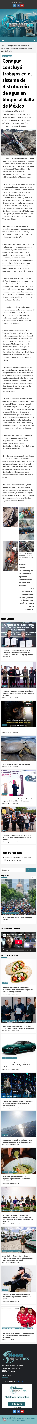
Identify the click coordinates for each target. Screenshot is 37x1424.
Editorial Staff (19, 111)
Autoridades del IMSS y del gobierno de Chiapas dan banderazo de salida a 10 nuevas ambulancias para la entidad (18, 1258)
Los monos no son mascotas (12, 730)
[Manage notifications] (4, 1419)
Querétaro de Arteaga (24, 1021)
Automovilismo (11, 1328)
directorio (19, 1381)
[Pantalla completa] (33, 950)
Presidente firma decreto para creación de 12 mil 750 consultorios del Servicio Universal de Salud (18, 693)
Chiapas (5, 1210)
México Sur (18, 1210)
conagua (29, 553)
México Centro (13, 1021)
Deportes (19, 1328)
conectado (23, 857)
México (10, 56)
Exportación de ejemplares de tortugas (16, 764)
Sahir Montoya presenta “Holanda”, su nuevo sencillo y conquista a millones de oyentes (16, 1297)
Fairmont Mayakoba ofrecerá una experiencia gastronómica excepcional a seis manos (16, 1179)
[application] (18, 942)
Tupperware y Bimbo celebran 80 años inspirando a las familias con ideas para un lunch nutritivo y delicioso (17, 990)
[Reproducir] (4, 950)
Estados (5, 1021)
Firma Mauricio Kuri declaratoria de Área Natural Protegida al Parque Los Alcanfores (18, 1027)
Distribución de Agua (25, 555)
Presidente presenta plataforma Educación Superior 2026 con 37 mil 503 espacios (18, 800)
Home (3, 46)
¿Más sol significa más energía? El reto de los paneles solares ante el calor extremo (17, 1141)
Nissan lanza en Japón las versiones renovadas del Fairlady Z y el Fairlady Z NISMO (16, 1065)
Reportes (16, 912)
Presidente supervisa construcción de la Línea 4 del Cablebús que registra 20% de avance (16, 837)
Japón (8, 1058)
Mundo (15, 1096)
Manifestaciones (7, 912)
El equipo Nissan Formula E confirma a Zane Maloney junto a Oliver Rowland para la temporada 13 (18, 1335)
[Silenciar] (30, 950)
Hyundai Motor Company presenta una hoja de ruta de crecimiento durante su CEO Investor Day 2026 (17, 1103)
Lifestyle (5, 982)
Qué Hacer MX (13, 1171)
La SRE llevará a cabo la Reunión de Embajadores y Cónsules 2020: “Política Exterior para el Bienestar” (27, 598)
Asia (4, 1058)
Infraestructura (23, 557)
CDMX (4, 56)
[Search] (34, 40)
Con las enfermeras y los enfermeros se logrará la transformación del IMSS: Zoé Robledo (26, 575)
